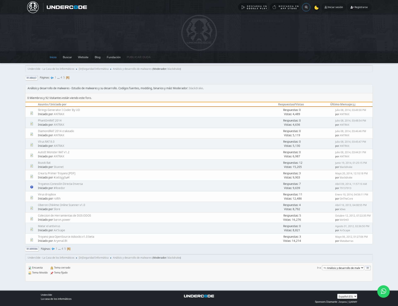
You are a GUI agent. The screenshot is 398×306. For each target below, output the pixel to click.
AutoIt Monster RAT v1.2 (53, 152)
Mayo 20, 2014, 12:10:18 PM (351, 173)
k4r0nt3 (344, 220)
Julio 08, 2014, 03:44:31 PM (350, 152)
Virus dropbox (47, 194)
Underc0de (46, 295)
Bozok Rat (44, 163)
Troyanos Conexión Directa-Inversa (60, 184)
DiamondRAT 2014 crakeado (56, 131)
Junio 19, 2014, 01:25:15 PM (351, 163)
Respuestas (286, 104)
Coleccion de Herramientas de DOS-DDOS (64, 215)
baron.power (62, 220)
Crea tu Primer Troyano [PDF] (56, 173)
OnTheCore (346, 198)
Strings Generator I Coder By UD (59, 110)
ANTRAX (59, 114)
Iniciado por (58, 104)
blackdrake (173, 69)
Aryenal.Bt (60, 241)
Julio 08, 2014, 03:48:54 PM (350, 120)
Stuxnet (59, 167)
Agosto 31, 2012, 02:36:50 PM (352, 226)
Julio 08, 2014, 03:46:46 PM (350, 131)
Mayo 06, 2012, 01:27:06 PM (351, 237)
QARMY (353, 302)
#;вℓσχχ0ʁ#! (62, 177)
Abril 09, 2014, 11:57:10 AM (351, 184)
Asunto (43, 104)
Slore (57, 209)
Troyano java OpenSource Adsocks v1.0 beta (66, 237)
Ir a (319, 267)
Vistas (299, 104)
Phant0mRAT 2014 (50, 120)
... (58, 77)
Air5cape (59, 230)
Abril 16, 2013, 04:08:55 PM (351, 205)
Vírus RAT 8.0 (46, 141)
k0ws (343, 209)
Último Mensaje (341, 104)
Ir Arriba (32, 248)
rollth (57, 198)
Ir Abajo (31, 77)
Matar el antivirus (49, 226)
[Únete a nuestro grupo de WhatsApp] (383, 291)
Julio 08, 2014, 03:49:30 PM (350, 110)
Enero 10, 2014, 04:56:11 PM (351, 194)
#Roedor (59, 188)
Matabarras (346, 241)
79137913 (345, 188)
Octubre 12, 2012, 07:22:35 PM (353, 215)
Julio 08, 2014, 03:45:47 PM (350, 141)
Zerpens (343, 302)
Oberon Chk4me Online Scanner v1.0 (61, 205)
